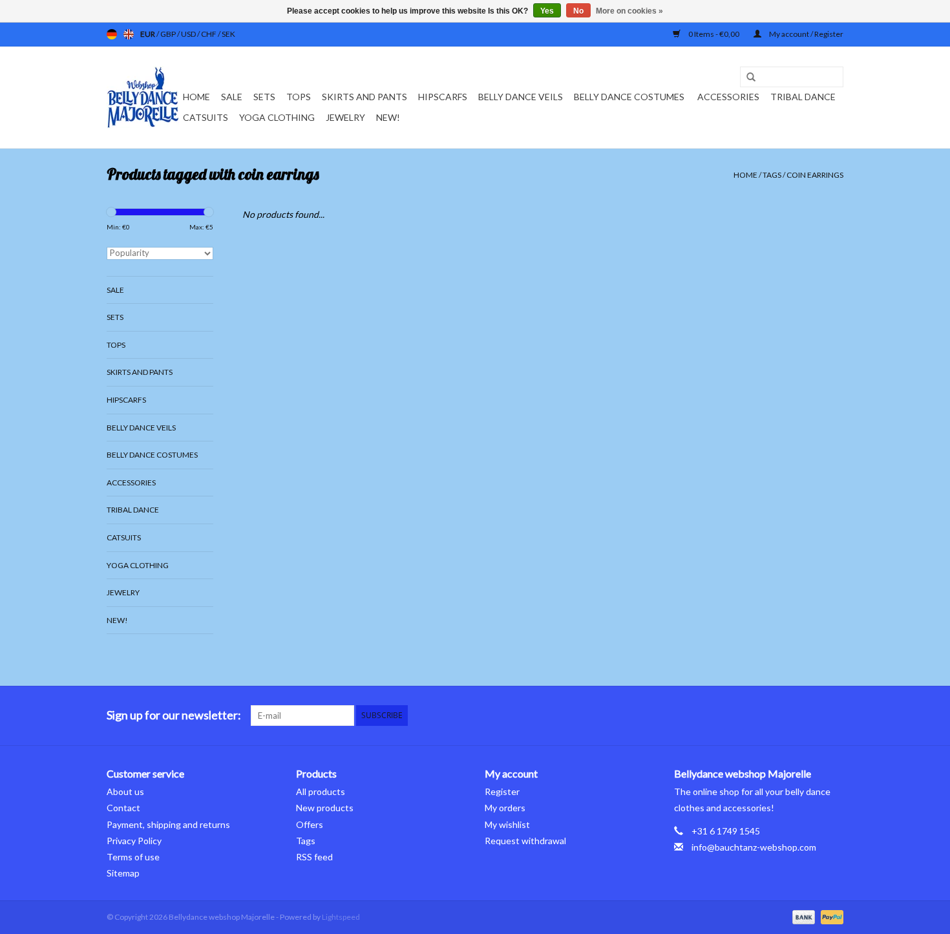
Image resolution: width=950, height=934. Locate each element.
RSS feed (314, 856)
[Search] (746, 78)
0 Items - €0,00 (714, 34)
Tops (298, 96)
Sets (264, 96)
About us (125, 791)
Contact (123, 807)
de (112, 34)
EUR (148, 34)
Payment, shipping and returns (168, 824)
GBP (168, 34)
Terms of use (133, 856)
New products (325, 807)
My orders (505, 807)
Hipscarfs (442, 96)
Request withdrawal (525, 840)
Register (502, 791)
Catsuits (205, 117)
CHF (209, 34)
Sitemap (123, 872)
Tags (772, 175)
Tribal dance (803, 96)
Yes (547, 11)
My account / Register (805, 34)
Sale (231, 96)
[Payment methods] (802, 916)
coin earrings (814, 175)
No (578, 11)
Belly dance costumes (630, 96)
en (128, 34)
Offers (309, 824)
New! (388, 117)
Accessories (728, 96)
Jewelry (345, 117)
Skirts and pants (364, 96)
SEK (228, 34)
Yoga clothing (277, 117)
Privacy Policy (134, 840)
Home (196, 96)
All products (320, 791)
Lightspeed (341, 917)
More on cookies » (629, 11)
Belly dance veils (520, 96)
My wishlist (507, 824)
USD (189, 34)
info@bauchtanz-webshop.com (753, 847)
